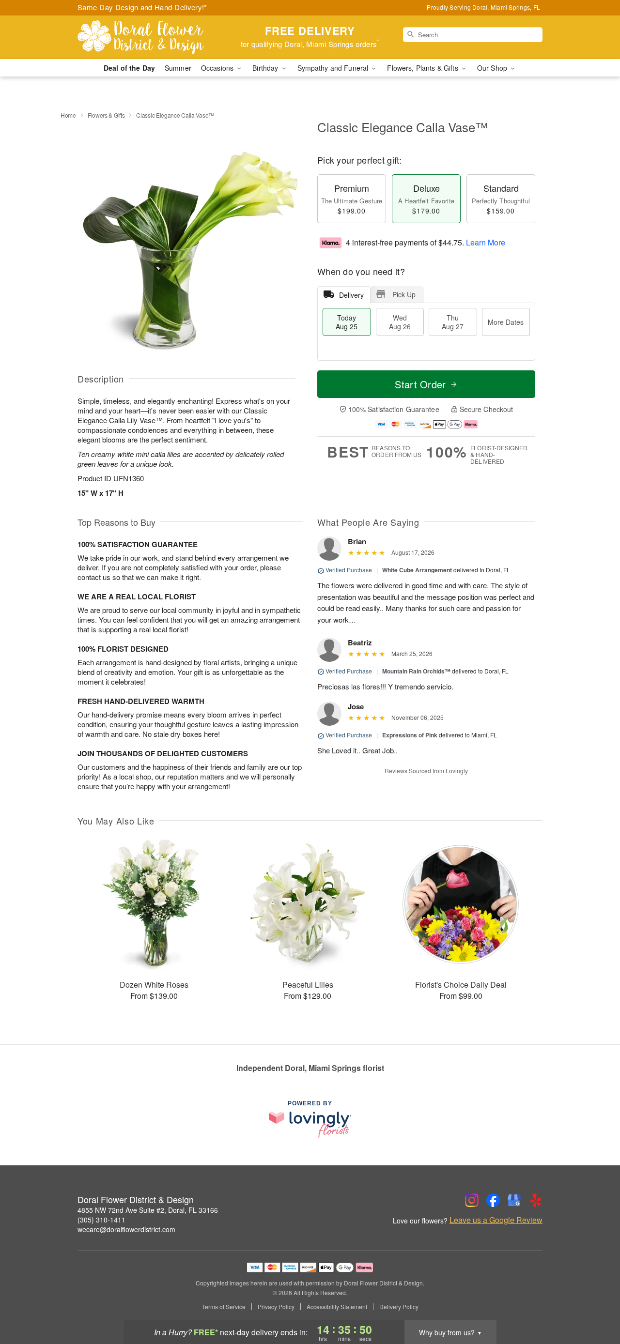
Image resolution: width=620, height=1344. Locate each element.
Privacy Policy (276, 1307)
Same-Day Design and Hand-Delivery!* (142, 7)
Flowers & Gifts (106, 115)
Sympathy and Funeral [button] (334, 68)
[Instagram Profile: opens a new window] (472, 1200)
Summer (178, 68)
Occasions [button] (218, 68)
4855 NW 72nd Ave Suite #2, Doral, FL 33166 (148, 1210)
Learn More (485, 242)
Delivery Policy (398, 1307)
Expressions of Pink (409, 735)
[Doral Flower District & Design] (147, 37)
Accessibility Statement (337, 1307)
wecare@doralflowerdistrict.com (126, 1229)
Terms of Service (224, 1307)
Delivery (351, 295)
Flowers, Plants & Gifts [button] (423, 68)
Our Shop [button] (493, 68)
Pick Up (404, 294)
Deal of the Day (129, 68)
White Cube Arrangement (417, 569)
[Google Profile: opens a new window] (514, 1200)
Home (68, 115)
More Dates (506, 322)
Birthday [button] (266, 68)
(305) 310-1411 (101, 1219)
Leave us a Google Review (496, 1220)
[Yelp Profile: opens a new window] (535, 1200)
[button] (594, 1303)
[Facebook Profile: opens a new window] (493, 1200)
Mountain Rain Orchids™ (416, 671)
